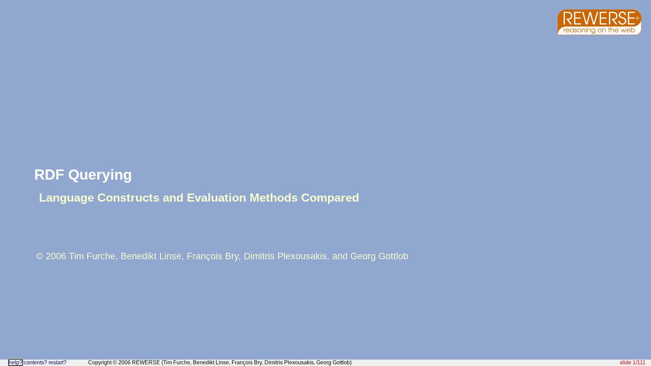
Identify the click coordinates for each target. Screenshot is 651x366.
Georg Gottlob (379, 256)
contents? (35, 362)
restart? (57, 362)
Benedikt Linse (151, 256)
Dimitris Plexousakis (285, 256)
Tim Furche (92, 256)
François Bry (212, 256)
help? (15, 362)
